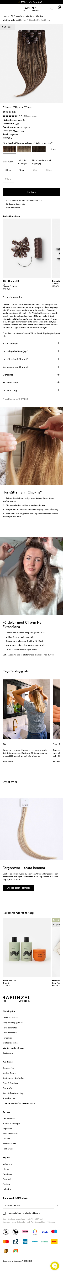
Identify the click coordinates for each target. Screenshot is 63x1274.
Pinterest (7, 1178)
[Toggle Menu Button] (4, 9)
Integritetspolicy (18, 1221)
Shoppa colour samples (18, 887)
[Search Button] (51, 9)
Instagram (7, 1163)
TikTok (6, 1168)
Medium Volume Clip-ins (14, 20)
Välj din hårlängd (22, 162)
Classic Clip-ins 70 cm (39, 20)
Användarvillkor (38, 1221)
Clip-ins (39, 15)
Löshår (29, 15)
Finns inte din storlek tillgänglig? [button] (41, 162)
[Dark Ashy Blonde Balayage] (24, 149)
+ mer (53, 148)
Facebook (7, 1173)
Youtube (6, 1184)
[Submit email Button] (57, 1205)
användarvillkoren (31, 1213)
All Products (16, 15)
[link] (8, 171)
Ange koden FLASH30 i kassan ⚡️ (31, 2)
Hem (5, 15)
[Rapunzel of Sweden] (31, 9)
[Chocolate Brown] (39, 149)
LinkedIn (7, 1189)
